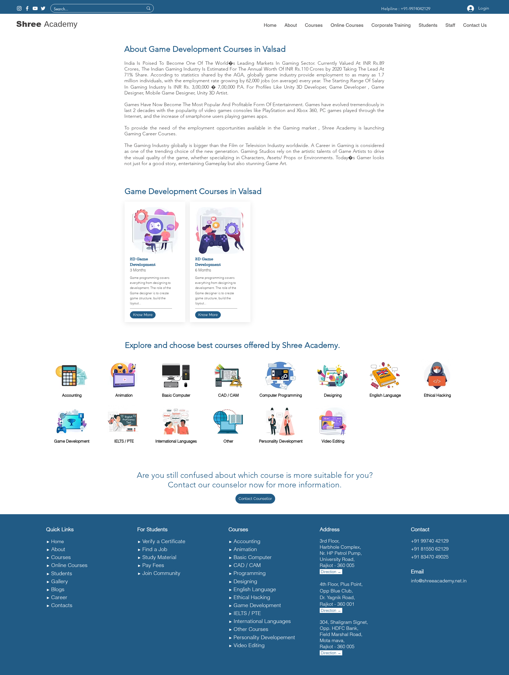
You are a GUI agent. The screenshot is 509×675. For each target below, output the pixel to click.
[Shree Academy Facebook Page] (27, 8)
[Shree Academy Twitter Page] (43, 8)
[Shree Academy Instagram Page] (19, 8)
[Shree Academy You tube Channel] (35, 8)
